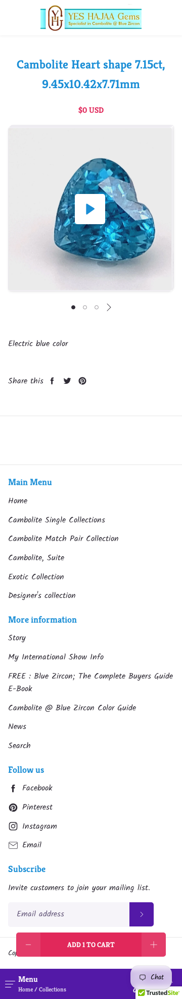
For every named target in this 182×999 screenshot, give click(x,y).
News (17, 726)
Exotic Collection (36, 577)
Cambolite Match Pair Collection (63, 538)
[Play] (90, 209)
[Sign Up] (141, 914)
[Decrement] (28, 945)
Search (19, 746)
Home (17, 501)
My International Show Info (56, 657)
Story (17, 638)
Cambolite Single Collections (56, 520)
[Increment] (154, 945)
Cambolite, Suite (36, 558)
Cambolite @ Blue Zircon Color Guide (72, 708)
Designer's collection (42, 595)
